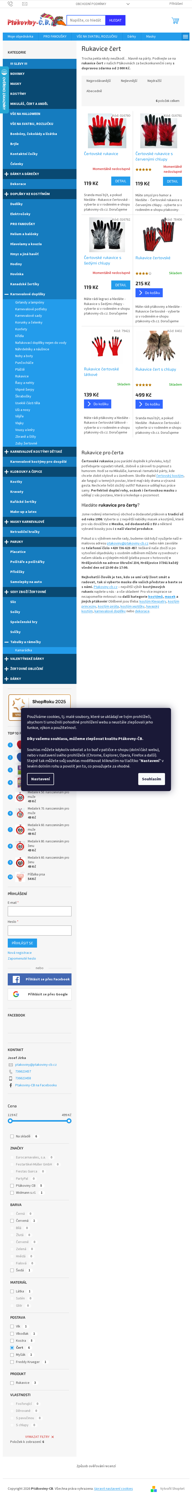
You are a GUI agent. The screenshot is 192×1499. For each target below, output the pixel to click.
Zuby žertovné (26, 443)
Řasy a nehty (24, 382)
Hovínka (17, 274)
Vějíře (19, 416)
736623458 (23, 1078)
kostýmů (155, 596)
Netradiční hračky (25, 531)
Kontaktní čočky (24, 154)
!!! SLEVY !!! (18, 63)
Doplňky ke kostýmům (30, 194)
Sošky (15, 612)
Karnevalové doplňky (27, 294)
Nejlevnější (129, 80)
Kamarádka (23, 650)
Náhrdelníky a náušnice (32, 349)
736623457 (23, 1071)
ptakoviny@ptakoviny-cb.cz (36, 1064)
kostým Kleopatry (153, 601)
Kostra (24, 1340)
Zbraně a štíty (25, 436)
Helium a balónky (24, 234)
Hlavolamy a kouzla (26, 244)
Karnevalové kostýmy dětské (36, 451)
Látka (23, 1291)
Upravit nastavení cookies (113, 1488)
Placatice (18, 551)
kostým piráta (108, 606)
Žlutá (23, 1235)
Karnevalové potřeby (31, 309)
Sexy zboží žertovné (28, 591)
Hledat (115, 20)
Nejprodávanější (98, 80)
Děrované (26, 1410)
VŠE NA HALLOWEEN (25, 113)
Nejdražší (155, 80)
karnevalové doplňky (110, 611)
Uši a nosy (22, 409)
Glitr (22, 1305)
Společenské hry (23, 622)
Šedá (23, 1270)
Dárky (15, 678)
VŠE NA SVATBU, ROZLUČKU (31, 123)
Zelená (24, 1249)
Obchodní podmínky (91, 4)
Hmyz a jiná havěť (24, 254)
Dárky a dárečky (24, 174)
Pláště (20, 369)
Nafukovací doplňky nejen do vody (40, 342)
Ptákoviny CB (29, 1185)
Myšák (24, 1354)
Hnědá (24, 1256)
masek (170, 596)
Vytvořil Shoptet (172, 1488)
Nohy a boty (24, 356)
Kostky (16, 481)
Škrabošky (23, 396)
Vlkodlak (25, 1333)
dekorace (142, 611)
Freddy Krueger (31, 1362)
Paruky (16, 541)
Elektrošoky (20, 214)
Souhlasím (151, 779)
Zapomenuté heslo (22, 958)
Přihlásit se (22, 943)
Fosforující (27, 1403)
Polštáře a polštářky (27, 561)
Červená (25, 1220)
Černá (23, 1213)
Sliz (13, 602)
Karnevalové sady (28, 315)
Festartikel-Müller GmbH (37, 1164)
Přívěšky (17, 571)
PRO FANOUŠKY (22, 224)
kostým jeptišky (132, 606)
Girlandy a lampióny (29, 302)
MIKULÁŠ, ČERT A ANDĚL (29, 103)
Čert (23, 1347)
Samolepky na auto (26, 581)
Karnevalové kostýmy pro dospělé (38, 461)
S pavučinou (28, 1418)
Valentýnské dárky (27, 658)
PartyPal (25, 1178)
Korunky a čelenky (28, 322)
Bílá (22, 1228)
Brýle (14, 143)
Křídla (19, 336)
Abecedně (94, 91)
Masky (15, 83)
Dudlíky (16, 204)
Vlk (21, 1326)
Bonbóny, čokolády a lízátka (33, 133)
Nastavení (40, 779)
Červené (25, 1242)
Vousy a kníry (25, 429)
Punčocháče (24, 362)
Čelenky (16, 164)
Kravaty (16, 491)
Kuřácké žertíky (23, 501)
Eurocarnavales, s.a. (34, 1157)
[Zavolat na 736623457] (15, 4)
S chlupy (25, 1425)
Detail (120, 181)
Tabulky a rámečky (25, 642)
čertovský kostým (170, 475)
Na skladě (26, 1136)
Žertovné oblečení (26, 668)
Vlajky (19, 423)
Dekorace (18, 184)
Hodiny (16, 264)
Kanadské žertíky (24, 284)
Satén (23, 1298)
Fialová (24, 1263)
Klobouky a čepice (26, 471)
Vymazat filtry (37, 1436)
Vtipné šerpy (24, 389)
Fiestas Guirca (30, 1171)
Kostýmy (18, 93)
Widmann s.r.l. (29, 1192)
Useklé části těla (27, 403)
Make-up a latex (23, 511)
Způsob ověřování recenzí (96, 1466)
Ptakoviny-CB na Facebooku (36, 1085)
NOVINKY (17, 73)
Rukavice (22, 376)
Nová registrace (20, 953)
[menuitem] (20, 37)
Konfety (21, 329)
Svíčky (15, 632)
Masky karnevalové (27, 521)
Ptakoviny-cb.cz (106, 586)
